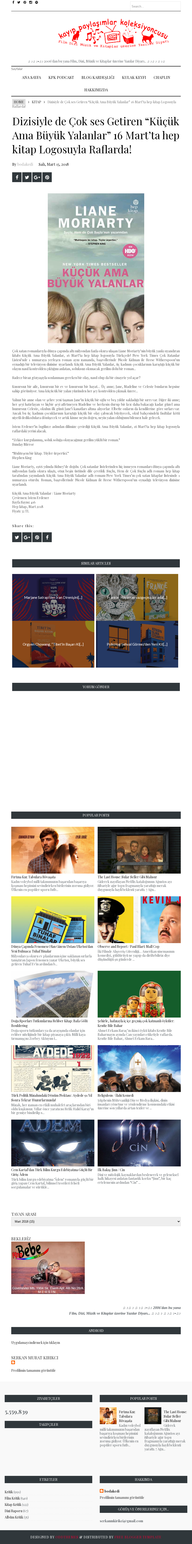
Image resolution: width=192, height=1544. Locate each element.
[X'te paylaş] (27, 177)
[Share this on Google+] (37, 177)
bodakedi (25, 164)
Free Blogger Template (138, 1537)
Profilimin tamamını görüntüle (33, 1370)
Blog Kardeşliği (97, 77)
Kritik (9, 1492)
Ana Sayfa (31, 77)
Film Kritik (12, 1498)
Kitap (36, 102)
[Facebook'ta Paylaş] (17, 177)
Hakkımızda (96, 89)
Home (19, 102)
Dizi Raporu (13, 1511)
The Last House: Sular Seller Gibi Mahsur (175, 1416)
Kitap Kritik (13, 1504)
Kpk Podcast (61, 77)
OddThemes (66, 1537)
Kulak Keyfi (134, 77)
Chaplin (162, 77)
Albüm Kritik (14, 1517)
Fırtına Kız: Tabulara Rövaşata (127, 1416)
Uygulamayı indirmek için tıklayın (35, 1342)
